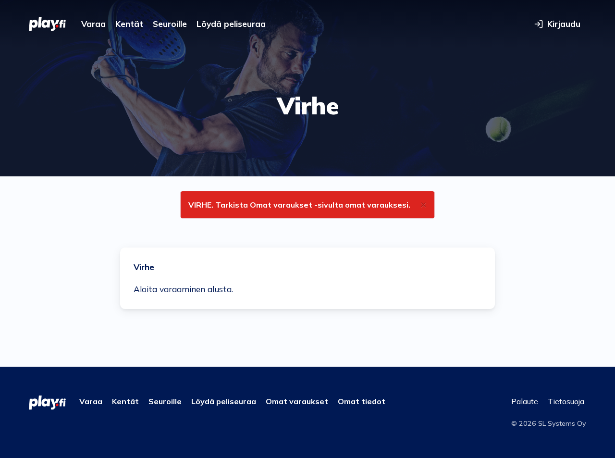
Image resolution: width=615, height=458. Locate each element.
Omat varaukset (297, 401)
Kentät (129, 24)
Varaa (93, 24)
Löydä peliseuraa (231, 24)
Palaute (524, 401)
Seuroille (170, 24)
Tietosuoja (566, 401)
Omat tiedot (361, 401)
